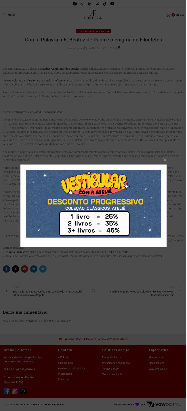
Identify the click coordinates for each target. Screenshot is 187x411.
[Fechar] (164, 160)
